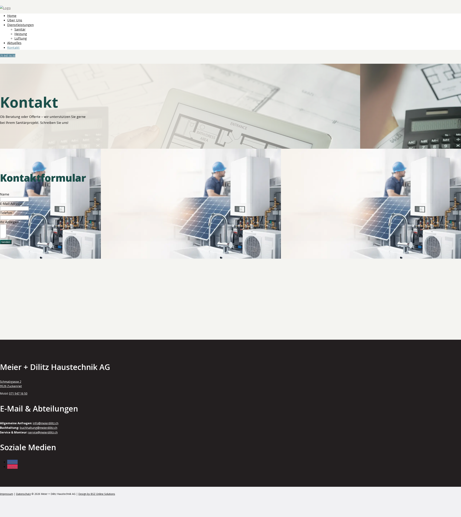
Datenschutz (23, 494)
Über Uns (14, 20)
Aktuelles (14, 43)
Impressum (6, 494)
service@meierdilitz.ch (43, 432)
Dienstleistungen (20, 25)
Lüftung (20, 38)
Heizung (20, 34)
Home (11, 16)
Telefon (6, 213)
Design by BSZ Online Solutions (96, 494)
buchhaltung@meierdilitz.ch (38, 428)
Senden (5, 242)
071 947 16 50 (7, 55)
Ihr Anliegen (9, 222)
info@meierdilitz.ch (45, 423)
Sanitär (20, 29)
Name (4, 194)
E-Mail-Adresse (11, 203)
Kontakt (13, 47)
